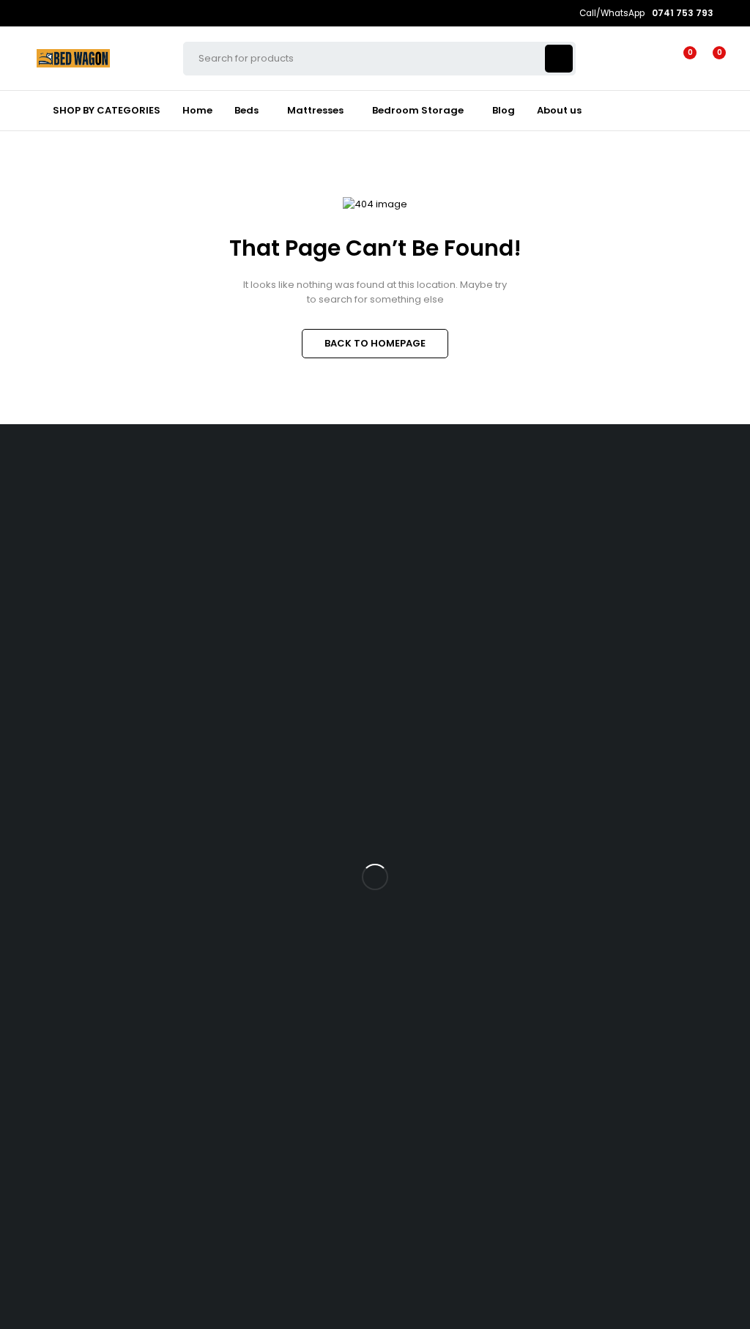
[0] (707, 58)
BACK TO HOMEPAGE (375, 343)
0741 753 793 (29, 588)
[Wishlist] (681, 58)
